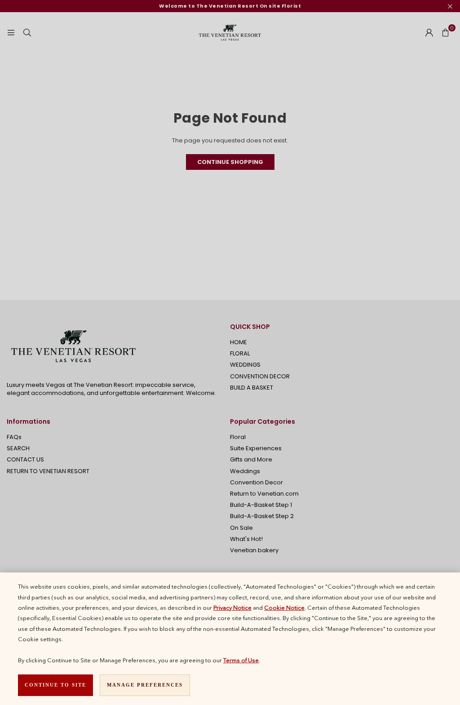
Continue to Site (55, 684)
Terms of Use (241, 660)
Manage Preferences (145, 684)
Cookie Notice (284, 607)
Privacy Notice (232, 607)
